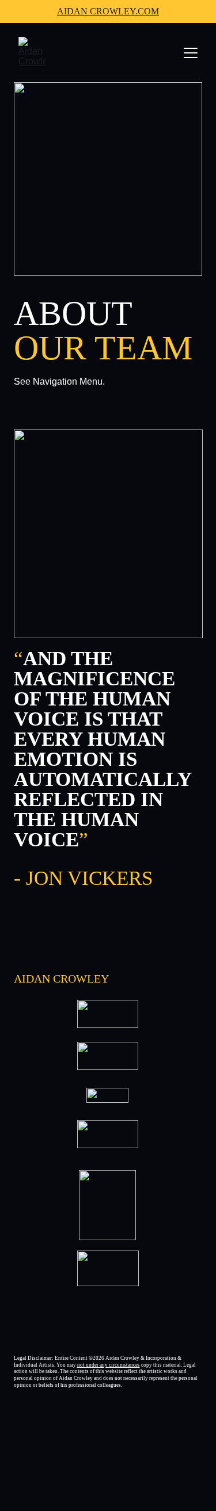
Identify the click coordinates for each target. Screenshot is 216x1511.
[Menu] (191, 53)
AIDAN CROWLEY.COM (108, 11)
